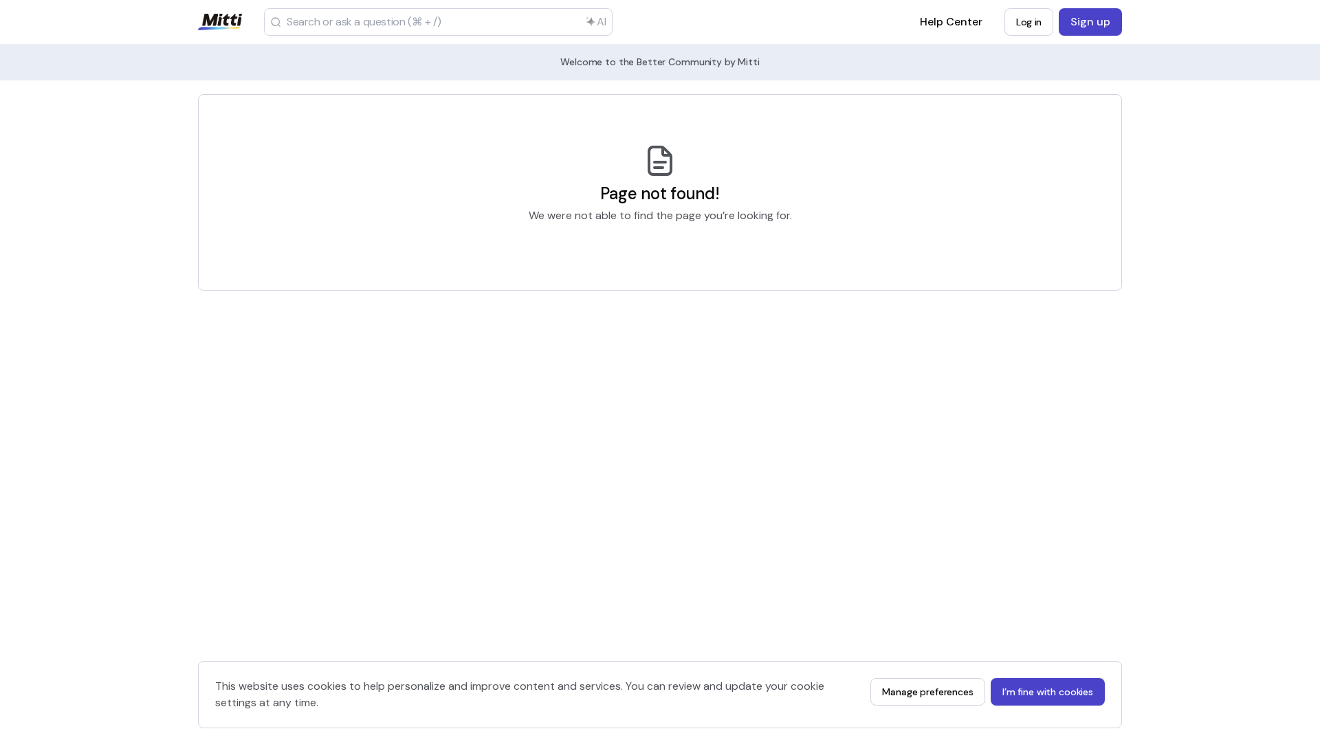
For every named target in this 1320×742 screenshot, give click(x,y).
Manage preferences (927, 692)
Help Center (951, 25)
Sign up (1090, 21)
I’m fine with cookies (1047, 692)
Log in (1029, 22)
